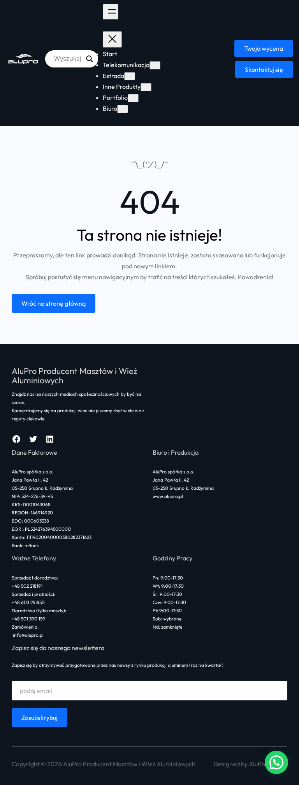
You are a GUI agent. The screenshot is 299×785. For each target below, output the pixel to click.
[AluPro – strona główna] (23, 58)
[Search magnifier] (89, 58)
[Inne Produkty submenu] (146, 87)
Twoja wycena (263, 48)
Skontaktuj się (264, 69)
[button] (276, 762)
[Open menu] (110, 11)
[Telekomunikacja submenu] (155, 65)
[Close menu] (112, 39)
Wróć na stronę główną (53, 303)
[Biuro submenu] (122, 109)
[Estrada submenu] (129, 76)
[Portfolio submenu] (133, 98)
